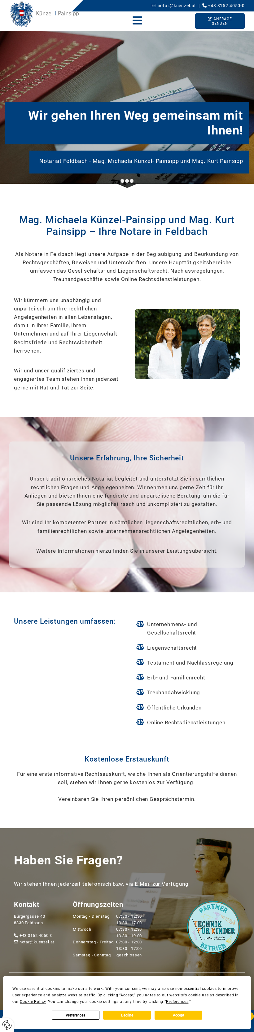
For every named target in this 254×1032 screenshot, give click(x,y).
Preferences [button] (177, 1001)
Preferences (75, 1015)
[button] (137, 21)
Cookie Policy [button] (33, 1001)
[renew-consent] (7, 1025)
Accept (178, 1015)
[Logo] (44, 14)
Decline (127, 1015)
